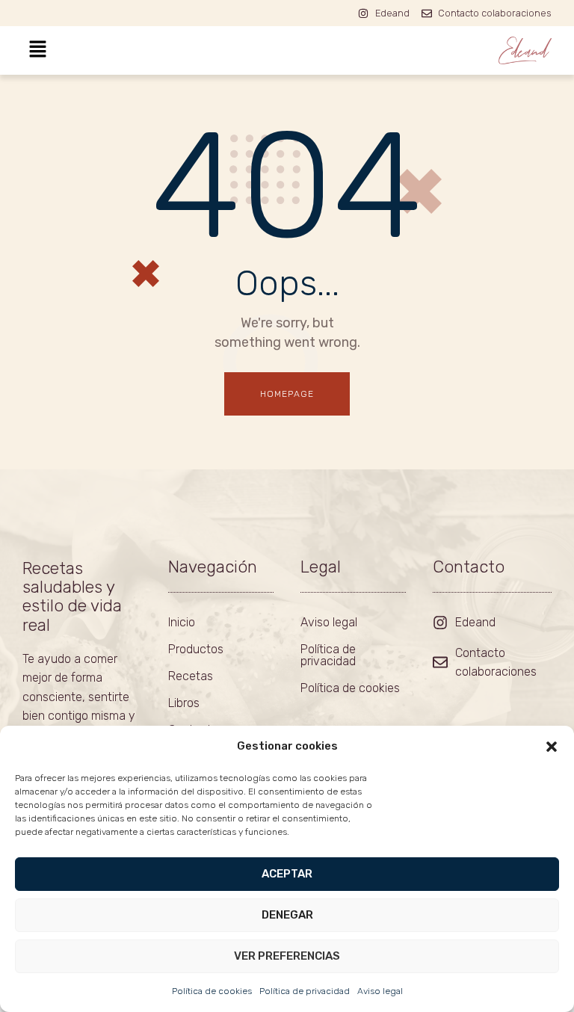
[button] (551, 746)
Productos (195, 649)
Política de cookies (212, 991)
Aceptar (287, 873)
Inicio (181, 622)
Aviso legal (380, 991)
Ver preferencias (287, 956)
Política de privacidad (304, 991)
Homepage (287, 394)
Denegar (287, 915)
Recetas (190, 676)
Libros (184, 703)
